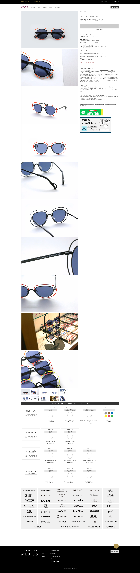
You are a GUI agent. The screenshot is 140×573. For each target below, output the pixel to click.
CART (116, 1)
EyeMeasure (57, 7)
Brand (39, 7)
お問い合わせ (100, 29)
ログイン (106, 1)
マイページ (111, 1)
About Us (45, 7)
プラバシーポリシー (54, 561)
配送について (53, 553)
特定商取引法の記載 (54, 550)
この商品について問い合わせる (110, 104)
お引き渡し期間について (55, 556)
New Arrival (32, 7)
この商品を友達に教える (99, 104)
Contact (50, 7)
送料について (53, 558)
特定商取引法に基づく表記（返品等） (87, 104)
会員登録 (101, 1)
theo (85, 11)
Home (81, 11)
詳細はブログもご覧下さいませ (87, 62)
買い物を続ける (83, 105)
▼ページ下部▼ (95, 77)
